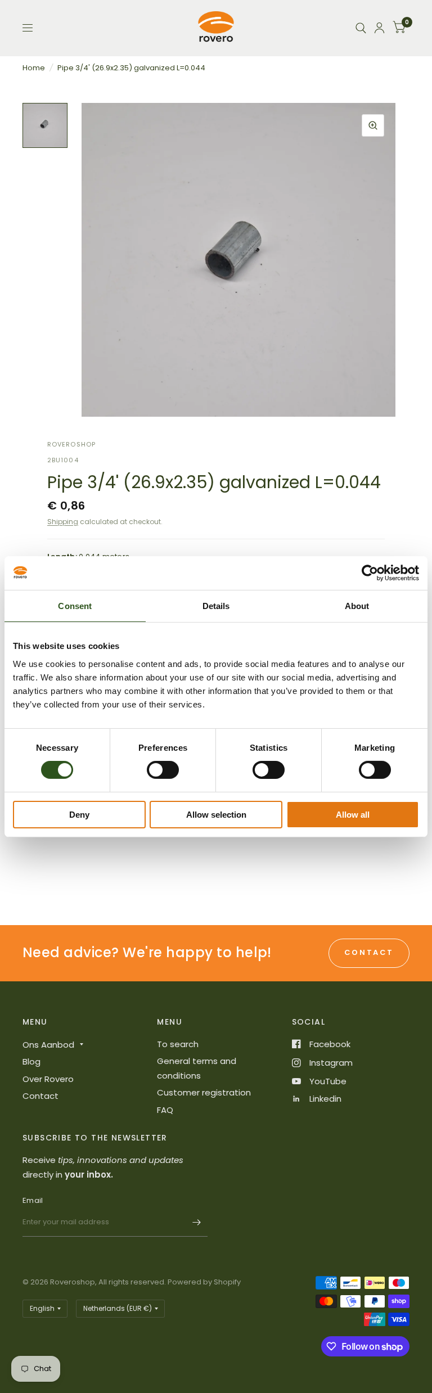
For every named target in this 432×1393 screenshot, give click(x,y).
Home (33, 67)
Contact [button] (369, 952)
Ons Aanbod (48, 1045)
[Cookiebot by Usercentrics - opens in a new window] (370, 572)
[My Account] (379, 28)
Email (32, 1200)
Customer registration (204, 1092)
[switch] (163, 770)
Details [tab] (216, 605)
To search (178, 1044)
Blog (31, 1061)
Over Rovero (48, 1079)
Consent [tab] (75, 605)
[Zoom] (373, 125)
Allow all (353, 814)
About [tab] (357, 605)
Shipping (62, 521)
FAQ (165, 1110)
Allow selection (216, 814)
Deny (79, 814)
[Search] (361, 28)
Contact (40, 1096)
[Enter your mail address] (196, 1222)
